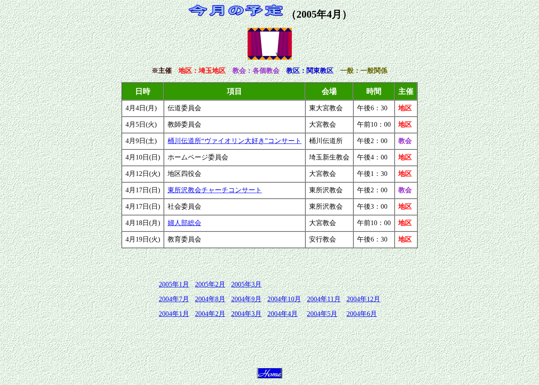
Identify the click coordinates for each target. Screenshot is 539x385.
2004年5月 (322, 313)
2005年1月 (174, 284)
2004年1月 (174, 313)
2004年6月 (362, 313)
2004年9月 (246, 299)
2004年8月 (210, 299)
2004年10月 (284, 299)
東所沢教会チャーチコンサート (215, 190)
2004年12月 (363, 299)
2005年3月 (246, 284)
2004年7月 (174, 299)
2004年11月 (324, 299)
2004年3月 (246, 313)
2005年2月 (210, 284)
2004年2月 (210, 313)
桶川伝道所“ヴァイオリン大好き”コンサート (235, 140)
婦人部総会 (184, 222)
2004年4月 (282, 313)
